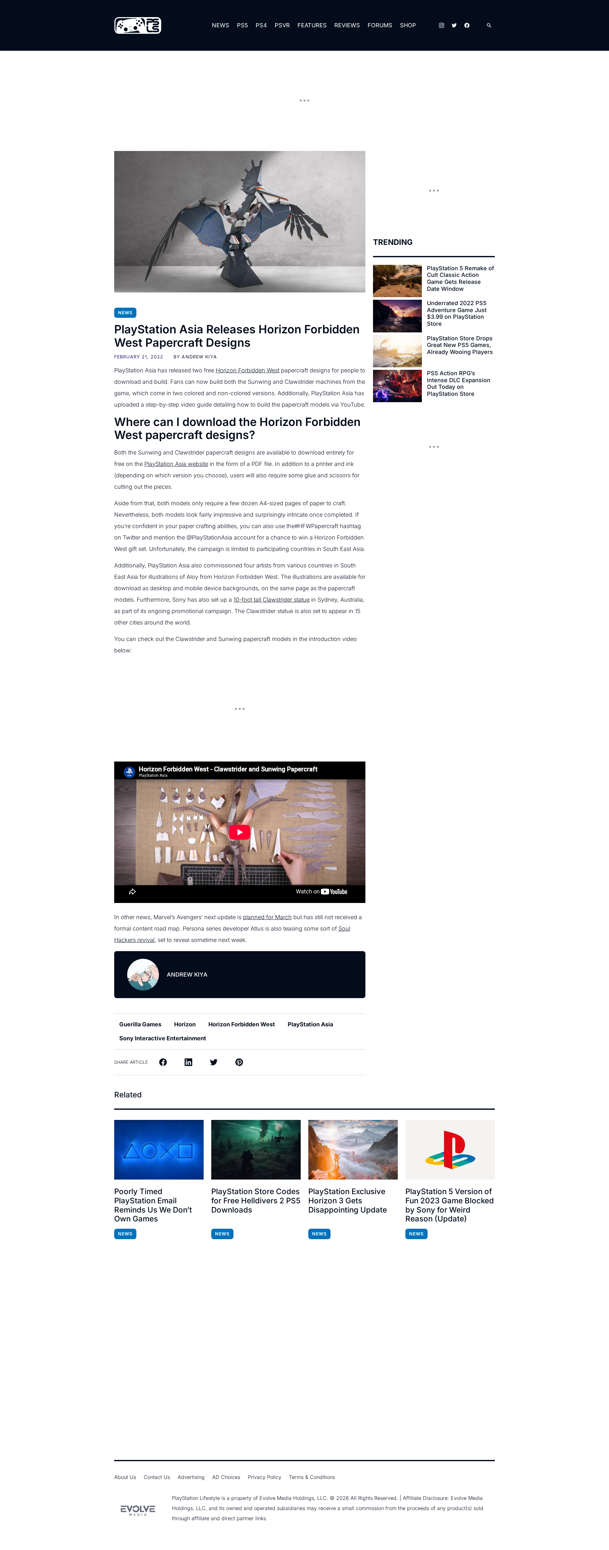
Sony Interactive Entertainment (162, 1038)
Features (312, 25)
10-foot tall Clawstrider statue (271, 599)
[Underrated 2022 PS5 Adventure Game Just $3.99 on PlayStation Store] (397, 316)
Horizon (185, 1024)
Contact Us (157, 1477)
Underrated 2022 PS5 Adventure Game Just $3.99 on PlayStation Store (457, 313)
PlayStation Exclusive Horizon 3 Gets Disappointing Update (347, 1200)
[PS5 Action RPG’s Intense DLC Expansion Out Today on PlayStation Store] (397, 386)
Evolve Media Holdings (286, 1498)
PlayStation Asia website (176, 464)
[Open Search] (489, 25)
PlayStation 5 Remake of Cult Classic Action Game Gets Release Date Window (460, 278)
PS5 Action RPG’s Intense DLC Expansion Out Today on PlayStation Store (458, 383)
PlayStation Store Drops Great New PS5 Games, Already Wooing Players (460, 345)
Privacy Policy (264, 1477)
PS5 (242, 25)
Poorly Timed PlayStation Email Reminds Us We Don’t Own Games (153, 1205)
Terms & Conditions (312, 1477)
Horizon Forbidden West (247, 370)
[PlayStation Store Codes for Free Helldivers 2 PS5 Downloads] (256, 1150)
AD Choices (226, 1477)
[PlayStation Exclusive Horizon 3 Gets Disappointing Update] (353, 1150)
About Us (125, 1477)
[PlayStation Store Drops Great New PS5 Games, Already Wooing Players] (397, 351)
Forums (380, 25)
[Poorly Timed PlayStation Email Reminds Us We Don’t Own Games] (159, 1150)
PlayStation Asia (310, 1024)
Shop (408, 25)
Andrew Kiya (199, 356)
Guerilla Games (140, 1024)
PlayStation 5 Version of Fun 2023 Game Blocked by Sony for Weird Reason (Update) (449, 1205)
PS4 (261, 25)
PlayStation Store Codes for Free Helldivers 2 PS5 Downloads (255, 1200)
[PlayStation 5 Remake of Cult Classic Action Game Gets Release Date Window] (397, 281)
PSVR (282, 25)
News (220, 25)
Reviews (347, 25)
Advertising (191, 1477)
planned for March (267, 917)
